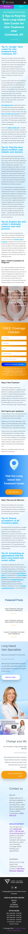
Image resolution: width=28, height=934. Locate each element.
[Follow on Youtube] (15, 887)
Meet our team (10, 677)
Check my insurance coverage (14, 364)
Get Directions (14, 492)
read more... (14, 613)
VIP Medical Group (19, 928)
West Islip (14, 900)
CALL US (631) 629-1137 (15, 775)
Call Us (21, 6)
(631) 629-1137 (8, 891)
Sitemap (18, 930)
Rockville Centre (14, 906)
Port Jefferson (14, 904)
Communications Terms (8, 371)
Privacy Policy (20, 371)
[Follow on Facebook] (12, 887)
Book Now (7, 6)
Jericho (14, 902)
